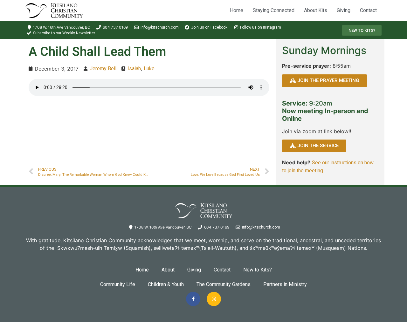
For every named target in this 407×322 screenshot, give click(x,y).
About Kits (315, 10)
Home (236, 10)
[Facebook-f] (193, 299)
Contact (368, 10)
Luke (149, 68)
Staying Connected (273, 10)
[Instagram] (214, 299)
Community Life (117, 284)
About (168, 270)
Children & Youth (166, 284)
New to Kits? (257, 270)
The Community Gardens (224, 284)
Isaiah (134, 68)
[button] (362, 30)
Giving (343, 10)
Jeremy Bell (103, 68)
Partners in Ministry (285, 284)
